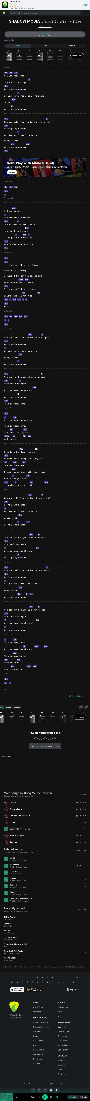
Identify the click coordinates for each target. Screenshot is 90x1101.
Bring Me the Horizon (60, 23)
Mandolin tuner (64, 1045)
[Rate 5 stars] (54, 738)
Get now (12, 172)
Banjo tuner (63, 1050)
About (60, 1060)
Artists (36, 1045)
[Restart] (39, 1097)
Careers (61, 1065)
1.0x (33, 1097)
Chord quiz (38, 1059)
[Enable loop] (51, 1097)
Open (85, 5)
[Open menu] (86, 13)
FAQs (60, 1012)
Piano (45, 46)
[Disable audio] (57, 1097)
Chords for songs (40, 1022)
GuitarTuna (7, 967)
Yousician (37, 1012)
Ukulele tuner (63, 1031)
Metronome (38, 1054)
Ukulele (72, 46)
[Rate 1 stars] (36, 738)
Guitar (18, 46)
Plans (60, 1016)
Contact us (62, 1074)
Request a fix (77, 696)
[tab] (45, 34)
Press (60, 1069)
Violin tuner (63, 1041)
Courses (36, 1063)
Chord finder (38, 1050)
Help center (63, 1007)
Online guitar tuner (41, 1027)
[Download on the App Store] (17, 989)
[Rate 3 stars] (45, 738)
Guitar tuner (63, 1027)
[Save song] (17, 1097)
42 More (83, 794)
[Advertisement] (45, 1088)
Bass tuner (62, 1036)
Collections (38, 1041)
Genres (36, 1036)
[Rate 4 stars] (49, 738)
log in (43, 746)
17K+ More (82, 910)
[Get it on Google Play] (34, 989)
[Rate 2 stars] (40, 738)
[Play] (45, 1097)
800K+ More (81, 850)
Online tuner (38, 1031)
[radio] (72, 1097)
